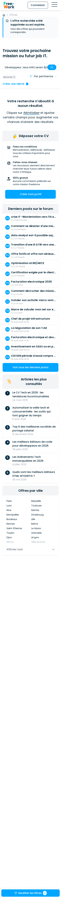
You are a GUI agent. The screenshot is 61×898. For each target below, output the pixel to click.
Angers (35, 537)
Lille (33, 519)
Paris (9, 501)
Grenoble (36, 533)
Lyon (9, 505)
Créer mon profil (30, 194)
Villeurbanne (38, 542)
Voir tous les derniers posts (30, 367)
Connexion (38, 5)
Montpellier (13, 514)
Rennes (11, 523)
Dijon (9, 537)
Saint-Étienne (14, 528)
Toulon (10, 533)
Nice (9, 510)
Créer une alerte (13, 84)
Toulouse (36, 505)
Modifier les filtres (31, 893)
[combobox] (30, 67)
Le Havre (36, 528)
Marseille (36, 501)
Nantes (35, 510)
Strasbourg (37, 514)
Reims (34, 523)
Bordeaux (12, 519)
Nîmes (10, 542)
